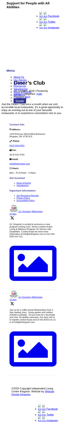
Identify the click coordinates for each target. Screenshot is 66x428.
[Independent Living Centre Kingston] (33, 38)
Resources (20, 85)
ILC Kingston (24, 211)
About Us (19, 77)
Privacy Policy (23, 198)
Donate (20, 100)
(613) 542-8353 (17, 145)
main (39, 93)
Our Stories (20, 80)
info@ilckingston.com (20, 164)
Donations (19, 94)
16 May (13, 214)
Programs (19, 82)
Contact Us (20, 97)
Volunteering (21, 88)
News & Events (23, 91)
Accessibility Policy (26, 200)
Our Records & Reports (28, 195)
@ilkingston (37, 211)
